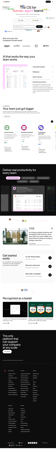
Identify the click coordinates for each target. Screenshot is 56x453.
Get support (10, 415)
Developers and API (12, 432)
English (21, 447)
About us (22, 413)
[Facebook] (34, 448)
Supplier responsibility (25, 434)
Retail (34, 393)
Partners (10, 434)
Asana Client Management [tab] (43, 183)
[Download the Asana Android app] (19, 450)
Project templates (11, 428)
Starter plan (10, 387)
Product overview (11, 378)
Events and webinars (12, 426)
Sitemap (10, 436)
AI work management (12, 395)
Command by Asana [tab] (22, 186)
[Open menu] (52, 2)
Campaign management (25, 378)
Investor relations (24, 428)
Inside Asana (23, 422)
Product (34, 387)
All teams (35, 405)
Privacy (22, 432)
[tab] (43, 73)
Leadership (23, 415)
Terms (43, 447)
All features (10, 380)
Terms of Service (26, 29)
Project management (12, 397)
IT (33, 385)
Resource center (11, 424)
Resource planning (24, 393)
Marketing (35, 380)
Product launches (24, 391)
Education (35, 397)
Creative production (25, 382)
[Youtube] (36, 448)
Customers (23, 417)
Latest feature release (12, 382)
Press (22, 426)
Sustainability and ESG (25, 436)
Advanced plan (11, 389)
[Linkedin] (31, 448)
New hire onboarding (25, 387)
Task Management (24, 399)
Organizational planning (25, 389)
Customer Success (12, 430)
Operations (35, 382)
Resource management (13, 399)
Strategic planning (24, 395)
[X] (29, 448)
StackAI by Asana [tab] (34, 186)
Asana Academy (11, 417)
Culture (22, 424)
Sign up (39, 26)
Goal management (24, 385)
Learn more (7, 121)
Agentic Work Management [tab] (13, 183)
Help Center (10, 413)
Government (35, 395)
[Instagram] (32, 448)
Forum (9, 422)
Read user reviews (32, 328)
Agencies (35, 403)
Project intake (23, 397)
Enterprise (10, 391)
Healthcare (35, 391)
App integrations (11, 393)
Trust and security (24, 430)
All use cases (23, 401)
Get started (48, 1)
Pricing (9, 385)
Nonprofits (35, 401)
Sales (34, 389)
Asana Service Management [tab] (28, 183)
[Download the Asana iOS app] (11, 450)
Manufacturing (36, 399)
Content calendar (24, 380)
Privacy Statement (40, 29)
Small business (36, 378)
